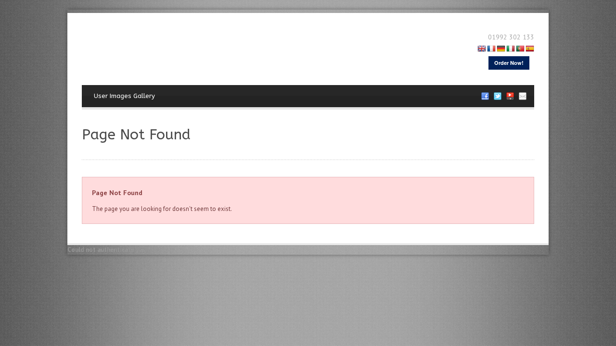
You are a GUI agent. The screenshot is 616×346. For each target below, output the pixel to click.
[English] (481, 50)
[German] (501, 50)
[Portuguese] (520, 50)
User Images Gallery (124, 95)
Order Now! (509, 62)
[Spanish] (530, 50)
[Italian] (510, 50)
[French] (491, 50)
